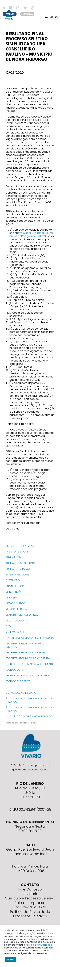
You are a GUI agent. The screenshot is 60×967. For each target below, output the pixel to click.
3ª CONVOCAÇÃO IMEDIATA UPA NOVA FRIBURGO (29, 709)
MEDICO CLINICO (15, 603)
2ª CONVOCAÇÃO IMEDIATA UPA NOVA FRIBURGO (29, 700)
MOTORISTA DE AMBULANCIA (22, 615)
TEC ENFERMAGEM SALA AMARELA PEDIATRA (25, 645)
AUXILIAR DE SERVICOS (18, 569)
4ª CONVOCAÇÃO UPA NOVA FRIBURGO (29, 716)
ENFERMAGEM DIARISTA (19, 574)
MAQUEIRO (12, 597)
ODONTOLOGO (15, 620)
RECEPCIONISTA (15, 632)
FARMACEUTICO (15, 586)
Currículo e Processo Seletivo (30, 898)
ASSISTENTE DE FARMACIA (20, 546)
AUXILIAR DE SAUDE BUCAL (20, 563)
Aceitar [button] (10, 959)
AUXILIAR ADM (13, 557)
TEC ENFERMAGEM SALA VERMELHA (26, 652)
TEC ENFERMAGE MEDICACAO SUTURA (28, 658)
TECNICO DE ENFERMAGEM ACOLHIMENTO (30, 664)
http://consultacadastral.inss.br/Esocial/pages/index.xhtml (31, 234)
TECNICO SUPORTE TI (18, 681)
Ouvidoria (30, 893)
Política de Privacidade (30, 911)
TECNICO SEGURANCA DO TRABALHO (27, 675)
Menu (53, 17)
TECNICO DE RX (15, 670)
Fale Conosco (30, 889)
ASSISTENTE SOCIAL (17, 551)
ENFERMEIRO (13, 580)
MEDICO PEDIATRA (16, 609)
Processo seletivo (28, 722)
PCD (8, 626)
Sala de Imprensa (30, 902)
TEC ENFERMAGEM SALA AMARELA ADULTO (30, 638)
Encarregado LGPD (30, 907)
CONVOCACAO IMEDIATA (21, 693)
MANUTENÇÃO (14, 592)
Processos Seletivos (30, 916)
